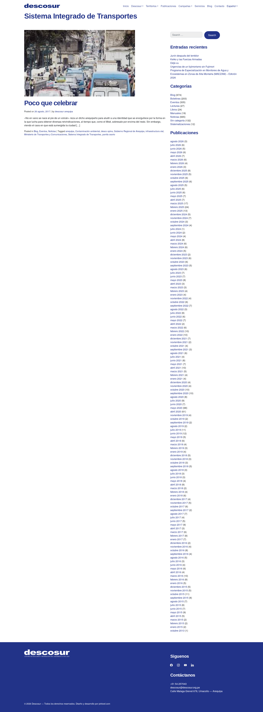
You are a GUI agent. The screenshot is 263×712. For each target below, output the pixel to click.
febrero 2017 (177, 535)
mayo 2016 (176, 568)
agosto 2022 (177, 309)
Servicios (200, 6)
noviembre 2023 (179, 258)
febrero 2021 (177, 375)
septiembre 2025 (179, 181)
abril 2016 (175, 572)
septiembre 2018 (179, 466)
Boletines (175, 98)
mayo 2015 (176, 612)
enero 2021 (176, 378)
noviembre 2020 (179, 386)
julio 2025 (175, 188)
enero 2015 (176, 627)
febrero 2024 (177, 247)
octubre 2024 (177, 221)
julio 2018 (175, 473)
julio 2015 (175, 605)
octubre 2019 (177, 419)
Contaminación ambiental (87, 131)
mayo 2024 (176, 236)
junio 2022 (176, 316)
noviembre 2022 (179, 298)
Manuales (175, 113)
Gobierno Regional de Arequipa (129, 131)
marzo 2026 (176, 159)
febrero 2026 (177, 163)
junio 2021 (176, 360)
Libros (173, 109)
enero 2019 (176, 451)
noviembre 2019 (179, 415)
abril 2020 (175, 411)
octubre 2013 (177, 630)
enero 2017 (176, 539)
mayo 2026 (176, 152)
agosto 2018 (177, 470)
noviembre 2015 (179, 590)
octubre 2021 (177, 345)
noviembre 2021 (179, 342)
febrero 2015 (177, 623)
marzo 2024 (176, 243)
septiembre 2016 (179, 554)
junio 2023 (176, 276)
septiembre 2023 (179, 265)
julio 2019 (175, 429)
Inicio (126, 6)
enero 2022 (176, 335)
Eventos (43, 131)
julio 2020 (175, 400)
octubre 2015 (177, 594)
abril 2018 (175, 484)
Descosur (136, 6)
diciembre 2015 (178, 586)
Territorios (151, 6)
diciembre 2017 (178, 499)
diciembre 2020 (178, 382)
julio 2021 (175, 356)
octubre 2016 (177, 550)
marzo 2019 (176, 444)
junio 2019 (176, 433)
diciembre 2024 (178, 214)
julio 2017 (175, 517)
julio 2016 (175, 561)
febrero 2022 (177, 331)
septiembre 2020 (179, 393)
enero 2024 (176, 251)
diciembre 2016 (178, 543)
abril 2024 (175, 240)
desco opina (107, 131)
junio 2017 (176, 521)
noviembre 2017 (179, 502)
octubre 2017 (177, 506)
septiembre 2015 (179, 597)
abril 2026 (175, 156)
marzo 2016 (176, 576)
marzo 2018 (176, 488)
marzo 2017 (176, 532)
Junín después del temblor (184, 55)
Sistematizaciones (180, 124)
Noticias (52, 131)
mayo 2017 (176, 524)
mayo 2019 (176, 437)
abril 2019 (175, 440)
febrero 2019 (177, 448)
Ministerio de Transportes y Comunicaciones (45, 134)
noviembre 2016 (179, 546)
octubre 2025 (177, 178)
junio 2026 (176, 148)
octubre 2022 (177, 302)
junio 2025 (176, 192)
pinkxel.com (104, 703)
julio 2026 (175, 145)
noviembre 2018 (179, 459)
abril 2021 (175, 367)
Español (231, 6)
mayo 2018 (176, 481)
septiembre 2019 (179, 422)
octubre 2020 (177, 389)
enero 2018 (176, 495)
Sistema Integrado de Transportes (84, 134)
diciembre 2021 (178, 338)
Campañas (184, 6)
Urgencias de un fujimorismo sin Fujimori (192, 66)
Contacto (219, 6)
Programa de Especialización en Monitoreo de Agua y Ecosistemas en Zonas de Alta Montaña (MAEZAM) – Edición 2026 (203, 73)
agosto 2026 (177, 141)
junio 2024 (176, 232)
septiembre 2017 (179, 510)
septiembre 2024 (179, 225)
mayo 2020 (176, 408)
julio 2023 (175, 272)
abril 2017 (175, 528)
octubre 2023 (177, 262)
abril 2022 (175, 324)
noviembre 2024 (179, 218)
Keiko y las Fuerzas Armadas (186, 59)
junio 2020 (176, 404)
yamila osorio (108, 134)
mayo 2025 (176, 196)
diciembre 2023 (178, 254)
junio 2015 (176, 608)
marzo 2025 (176, 203)
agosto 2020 (177, 397)
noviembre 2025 (179, 174)
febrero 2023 (177, 291)
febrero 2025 (177, 207)
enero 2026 (176, 167)
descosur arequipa (64, 111)
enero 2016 (176, 583)
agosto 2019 (177, 426)
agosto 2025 (177, 185)
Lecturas (175, 106)
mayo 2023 (176, 280)
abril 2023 (175, 283)
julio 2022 (175, 313)
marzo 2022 (176, 327)
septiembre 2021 (179, 349)
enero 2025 (176, 210)
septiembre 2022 (179, 305)
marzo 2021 (176, 371)
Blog (209, 6)
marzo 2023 (176, 287)
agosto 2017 (177, 513)
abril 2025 (175, 199)
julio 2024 (175, 229)
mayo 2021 (176, 364)
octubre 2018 (177, 462)
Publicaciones (168, 6)
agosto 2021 (177, 353)
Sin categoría (177, 120)
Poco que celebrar (50, 103)
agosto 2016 (177, 557)
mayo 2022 (176, 320)
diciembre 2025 (178, 170)
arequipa (70, 131)
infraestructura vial (154, 131)
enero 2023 (176, 294)
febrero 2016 (177, 579)
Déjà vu (174, 63)
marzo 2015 (176, 619)
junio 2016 (176, 565)
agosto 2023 (177, 269)
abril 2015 (175, 616)
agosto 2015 (177, 601)
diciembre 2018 (178, 455)
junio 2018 (176, 477)
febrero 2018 (177, 492)
